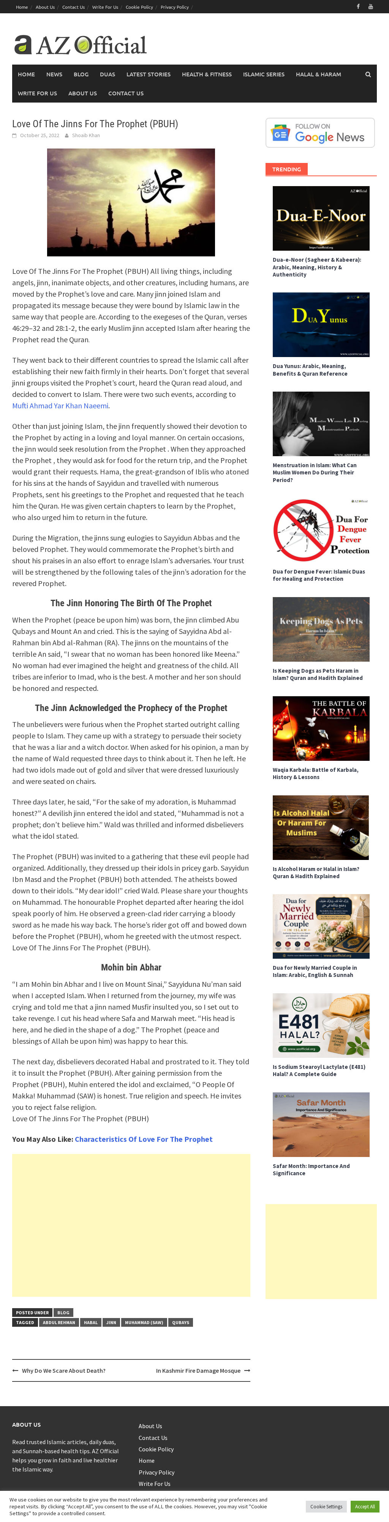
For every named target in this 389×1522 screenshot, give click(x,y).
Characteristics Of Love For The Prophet (144, 1139)
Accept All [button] (365, 1506)
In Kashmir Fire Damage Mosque (198, 1370)
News (54, 74)
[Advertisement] (131, 1225)
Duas (107, 74)
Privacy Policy (175, 7)
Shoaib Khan (86, 135)
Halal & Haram (318, 74)
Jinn (111, 1322)
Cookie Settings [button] (326, 1506)
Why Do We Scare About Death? (64, 1370)
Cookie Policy (139, 7)
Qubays (180, 1322)
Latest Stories (149, 74)
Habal (91, 1322)
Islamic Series (264, 74)
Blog (81, 74)
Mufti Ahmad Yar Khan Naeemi (60, 405)
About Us (45, 7)
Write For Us (105, 7)
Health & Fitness (207, 74)
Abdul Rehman (59, 1322)
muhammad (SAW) (144, 1322)
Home (22, 7)
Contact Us (73, 7)
